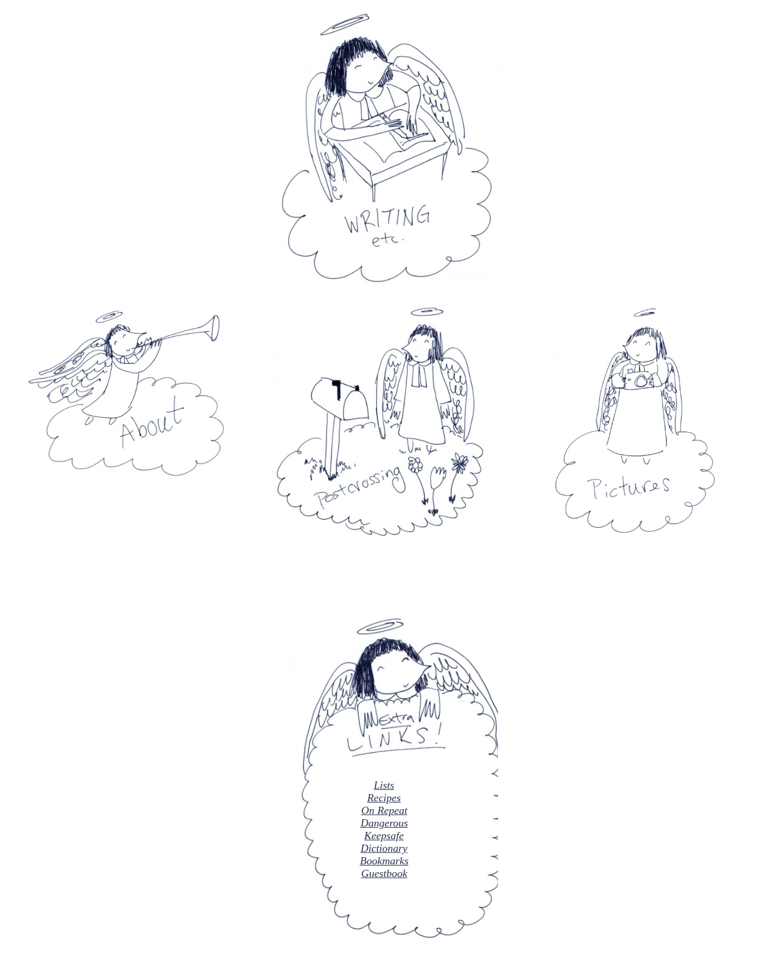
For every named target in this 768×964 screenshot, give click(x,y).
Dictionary (384, 848)
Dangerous (384, 823)
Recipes (384, 798)
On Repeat (384, 810)
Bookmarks (384, 861)
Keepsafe (384, 836)
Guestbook (384, 873)
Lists (384, 785)
